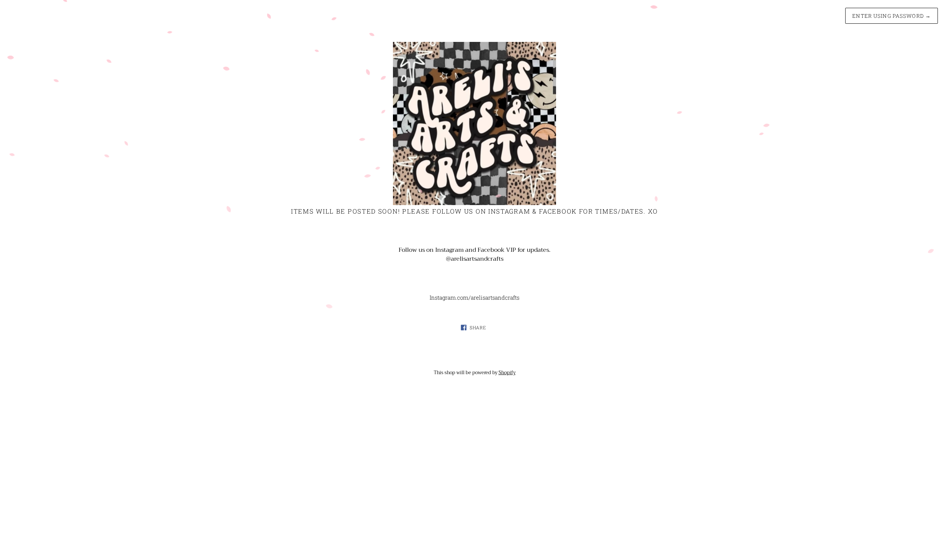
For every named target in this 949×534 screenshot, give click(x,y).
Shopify (507, 373)
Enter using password (891, 15)
